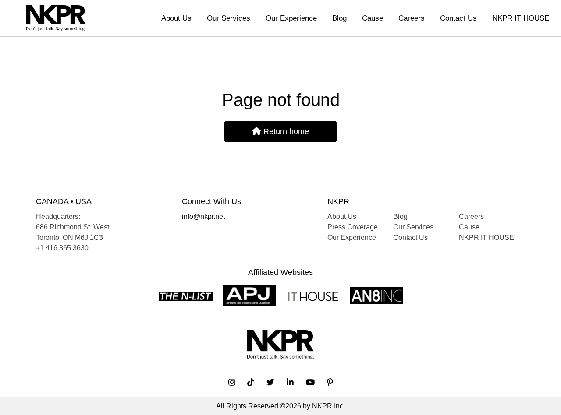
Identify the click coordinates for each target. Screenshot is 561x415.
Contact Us (458, 18)
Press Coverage (352, 227)
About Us (176, 18)
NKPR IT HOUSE (520, 18)
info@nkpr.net (203, 216)
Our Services (228, 18)
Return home (285, 131)
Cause (372, 18)
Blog (339, 18)
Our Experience (291, 18)
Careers (411, 18)
